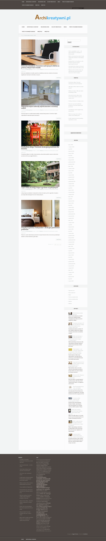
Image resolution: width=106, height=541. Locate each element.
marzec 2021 (71, 229)
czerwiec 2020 (71, 248)
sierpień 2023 (71, 183)
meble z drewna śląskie (43, 497)
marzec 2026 (71, 153)
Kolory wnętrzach (51, 1)
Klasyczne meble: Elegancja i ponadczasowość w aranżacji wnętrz (76, 376)
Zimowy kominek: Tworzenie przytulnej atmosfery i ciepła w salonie (25, 513)
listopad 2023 (71, 179)
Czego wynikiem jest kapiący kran (26, 487)
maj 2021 (70, 224)
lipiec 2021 (71, 220)
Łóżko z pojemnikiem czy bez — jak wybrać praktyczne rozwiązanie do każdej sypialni (75, 52)
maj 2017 (70, 274)
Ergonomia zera (42, 1)
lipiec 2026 (71, 144)
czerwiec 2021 (71, 222)
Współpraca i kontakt (31, 1)
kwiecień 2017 (71, 276)
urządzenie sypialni (43, 526)
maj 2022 (70, 198)
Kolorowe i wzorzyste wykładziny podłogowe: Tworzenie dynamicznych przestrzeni (76, 105)
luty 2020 (70, 257)
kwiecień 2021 (71, 227)
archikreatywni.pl (28, 69)
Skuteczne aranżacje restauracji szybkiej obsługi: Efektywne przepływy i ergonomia (26, 497)
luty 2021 (70, 231)
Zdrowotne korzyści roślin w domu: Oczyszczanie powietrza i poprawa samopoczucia (75, 97)
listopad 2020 (71, 237)
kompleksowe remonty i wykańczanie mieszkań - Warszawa (42, 484)
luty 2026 (70, 155)
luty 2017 (70, 278)
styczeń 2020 (71, 259)
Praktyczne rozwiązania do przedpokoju (41, 514)
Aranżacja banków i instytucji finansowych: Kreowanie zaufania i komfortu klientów (76, 436)
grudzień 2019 (71, 261)
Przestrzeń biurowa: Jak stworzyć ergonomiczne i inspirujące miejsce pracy (26, 491)
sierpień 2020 (71, 244)
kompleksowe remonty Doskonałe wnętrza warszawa (43, 478)
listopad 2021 (71, 211)
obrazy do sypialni (43, 504)
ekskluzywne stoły (39, 471)
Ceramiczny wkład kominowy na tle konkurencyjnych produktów (74, 399)
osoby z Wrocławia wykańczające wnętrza (44, 506)
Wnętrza (37, 5)
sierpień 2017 (71, 268)
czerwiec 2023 (71, 185)
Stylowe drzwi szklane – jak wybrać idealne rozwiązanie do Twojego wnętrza (26, 502)
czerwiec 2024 (71, 168)
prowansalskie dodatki (44, 519)
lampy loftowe (39, 490)
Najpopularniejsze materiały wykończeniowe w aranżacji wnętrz (39, 107)
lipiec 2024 (71, 166)
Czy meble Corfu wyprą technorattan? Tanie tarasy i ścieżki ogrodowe (26, 461)
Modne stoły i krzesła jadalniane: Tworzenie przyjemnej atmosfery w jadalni (26, 508)
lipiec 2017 (71, 270)
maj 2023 (70, 188)
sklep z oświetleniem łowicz (42, 522)
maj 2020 (70, 250)
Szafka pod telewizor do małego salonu (76, 101)
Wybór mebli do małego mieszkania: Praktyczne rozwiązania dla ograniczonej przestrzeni (26, 519)
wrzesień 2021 (71, 216)
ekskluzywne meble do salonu (43, 470)
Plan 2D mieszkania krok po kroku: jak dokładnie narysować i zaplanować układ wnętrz (76, 388)
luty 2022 (70, 205)
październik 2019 (72, 263)
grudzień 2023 (71, 177)
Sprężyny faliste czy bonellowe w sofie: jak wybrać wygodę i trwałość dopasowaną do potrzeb (76, 63)
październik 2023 (72, 181)
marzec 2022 (71, 203)
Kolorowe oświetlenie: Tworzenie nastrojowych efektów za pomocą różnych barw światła (40, 67)
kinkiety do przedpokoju (40, 475)
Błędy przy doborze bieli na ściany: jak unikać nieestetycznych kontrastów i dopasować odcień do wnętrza (76, 71)
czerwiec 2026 (71, 146)
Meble (59, 1)
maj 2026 (70, 149)
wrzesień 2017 (71, 265)
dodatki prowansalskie (46, 468)
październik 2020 (72, 240)
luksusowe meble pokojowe (42, 492)
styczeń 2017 (71, 281)
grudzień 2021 (71, 209)
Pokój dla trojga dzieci (42, 509)
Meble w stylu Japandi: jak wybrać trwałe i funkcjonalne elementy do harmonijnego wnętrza (76, 58)
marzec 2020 (71, 255)
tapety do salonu (44, 524)
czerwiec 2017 (71, 272)
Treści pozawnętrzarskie (68, 1)
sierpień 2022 (71, 194)
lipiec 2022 (71, 196)
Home (23, 1)
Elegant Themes (75, 534)
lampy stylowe (45, 490)
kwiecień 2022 (71, 201)
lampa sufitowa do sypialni (43, 488)
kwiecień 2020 (71, 252)
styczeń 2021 (71, 233)
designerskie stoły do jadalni (42, 464)
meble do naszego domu (43, 494)
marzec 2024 (71, 170)
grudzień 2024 (71, 164)
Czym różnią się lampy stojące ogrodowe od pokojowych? (39, 187)
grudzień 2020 (71, 235)
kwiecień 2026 (71, 151)
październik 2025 (72, 162)
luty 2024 (70, 172)
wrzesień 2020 (71, 242)
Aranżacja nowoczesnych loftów (41, 459)
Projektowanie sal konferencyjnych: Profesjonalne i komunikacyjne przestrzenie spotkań (26, 479)
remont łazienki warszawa (43, 520)
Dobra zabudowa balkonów (42, 466)
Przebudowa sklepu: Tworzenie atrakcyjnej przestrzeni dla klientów (40, 148)
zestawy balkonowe (48, 530)
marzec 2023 (71, 190)
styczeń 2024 (71, 175)
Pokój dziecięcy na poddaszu (42, 510)
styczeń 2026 (71, 157)
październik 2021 (72, 214)
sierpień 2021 (71, 218)
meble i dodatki (43, 495)
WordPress (86, 534)
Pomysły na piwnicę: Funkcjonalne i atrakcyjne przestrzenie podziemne (40, 228)
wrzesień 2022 (71, 192)
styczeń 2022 (71, 207)
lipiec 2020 (71, 246)
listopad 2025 (71, 159)
